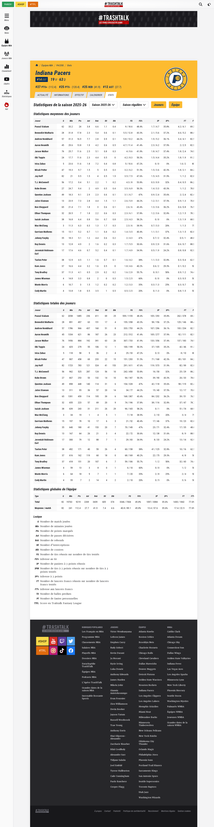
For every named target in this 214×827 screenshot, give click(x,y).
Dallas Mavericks (148, 663)
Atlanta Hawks (146, 631)
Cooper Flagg (117, 787)
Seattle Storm (174, 696)
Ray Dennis (40, 244)
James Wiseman (42, 278)
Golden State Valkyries (179, 658)
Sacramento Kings (148, 770)
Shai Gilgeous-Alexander (118, 737)
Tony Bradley (41, 272)
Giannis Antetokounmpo (118, 692)
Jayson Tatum (117, 714)
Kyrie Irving (116, 663)
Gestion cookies (184, 811)
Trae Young (116, 725)
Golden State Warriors (150, 679)
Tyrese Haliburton (119, 770)
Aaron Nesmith (42, 145)
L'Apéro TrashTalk (92, 682)
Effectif (79, 94)
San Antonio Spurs (148, 776)
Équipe (176, 105)
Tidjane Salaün (118, 760)
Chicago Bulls (146, 653)
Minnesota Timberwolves (146, 724)
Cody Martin (40, 290)
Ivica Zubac (40, 163)
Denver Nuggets (147, 669)
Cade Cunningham (119, 776)
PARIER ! (8, 4)
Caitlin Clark (173, 631)
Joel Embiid (116, 765)
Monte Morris (41, 284)
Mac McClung (41, 225)
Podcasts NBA (89, 677)
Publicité (117, 811)
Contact (107, 811)
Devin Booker (117, 709)
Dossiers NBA (89, 658)
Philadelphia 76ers (148, 754)
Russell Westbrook (120, 720)
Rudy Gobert (116, 647)
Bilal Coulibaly (117, 749)
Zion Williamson (118, 704)
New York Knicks (148, 736)
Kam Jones (40, 266)
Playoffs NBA (89, 653)
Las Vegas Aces (175, 669)
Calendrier (96, 94)
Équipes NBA (47, 65)
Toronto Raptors (147, 787)
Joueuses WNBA (175, 717)
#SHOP (21, 4)
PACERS (60, 65)
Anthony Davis (118, 730)
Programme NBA (90, 637)
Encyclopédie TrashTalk (88, 665)
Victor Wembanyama (121, 631)
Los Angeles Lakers (149, 701)
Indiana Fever (174, 663)
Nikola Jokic (116, 685)
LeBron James (117, 637)
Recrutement (153, 811)
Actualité (42, 94)
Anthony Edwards (119, 674)
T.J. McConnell (42, 182)
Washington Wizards (149, 797)
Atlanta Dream (174, 637)
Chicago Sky (173, 642)
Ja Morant (115, 658)
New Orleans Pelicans (150, 730)
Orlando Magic (146, 749)
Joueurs (159, 105)
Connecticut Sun (175, 647)
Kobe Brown (40, 188)
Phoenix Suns (146, 760)
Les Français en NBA (92, 631)
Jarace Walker (41, 151)
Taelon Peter (41, 259)
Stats (69, 65)
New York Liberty (176, 685)
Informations (61, 94)
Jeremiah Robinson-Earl (44, 252)
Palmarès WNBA (175, 706)
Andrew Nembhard (43, 138)
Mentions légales (168, 811)
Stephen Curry (117, 642)
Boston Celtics (146, 637)
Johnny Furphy (42, 237)
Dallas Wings (174, 653)
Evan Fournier (117, 698)
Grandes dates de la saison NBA (92, 689)
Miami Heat (145, 712)
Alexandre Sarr (118, 754)
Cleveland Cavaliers (149, 658)
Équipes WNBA (175, 712)
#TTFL (33, 4)
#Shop (42, 641)
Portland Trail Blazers (150, 765)
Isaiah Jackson (42, 219)
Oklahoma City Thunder (146, 742)
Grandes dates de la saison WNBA (177, 724)
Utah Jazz (143, 792)
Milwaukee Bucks (148, 717)
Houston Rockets (148, 685)
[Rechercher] (201, 4)
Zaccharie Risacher (120, 744)
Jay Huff (39, 176)
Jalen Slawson (42, 200)
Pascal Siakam (42, 126)
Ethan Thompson (42, 213)
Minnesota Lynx (175, 679)
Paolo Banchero (118, 781)
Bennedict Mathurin (44, 132)
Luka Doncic (116, 669)
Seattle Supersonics (149, 781)
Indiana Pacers (146, 690)
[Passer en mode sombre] (209, 4)
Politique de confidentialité (134, 811)
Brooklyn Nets (146, 642)
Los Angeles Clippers (150, 696)
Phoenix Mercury (176, 690)
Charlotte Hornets (148, 647)
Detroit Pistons (147, 674)
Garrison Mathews (43, 231)
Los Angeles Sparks (177, 674)
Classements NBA (91, 642)
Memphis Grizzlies (148, 706)
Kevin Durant (117, 653)
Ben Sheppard (41, 207)
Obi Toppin (40, 157)
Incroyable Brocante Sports (92, 697)
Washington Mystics (177, 701)
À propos (98, 811)
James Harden (117, 679)
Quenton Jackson (43, 194)
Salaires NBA (88, 647)
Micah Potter (41, 169)
